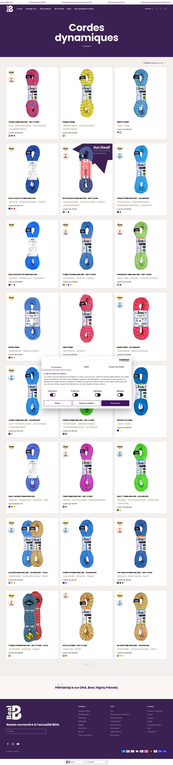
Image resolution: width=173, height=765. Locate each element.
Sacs (149, 728)
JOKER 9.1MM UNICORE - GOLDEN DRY (24, 420)
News (69, 9)
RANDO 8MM (13, 347)
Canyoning (82, 718)
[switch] (75, 395)
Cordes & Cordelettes (155, 711)
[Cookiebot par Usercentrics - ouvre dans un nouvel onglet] (120, 360)
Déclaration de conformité (119, 714)
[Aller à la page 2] (91, 664)
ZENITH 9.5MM (123, 122)
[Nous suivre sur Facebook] (7, 744)
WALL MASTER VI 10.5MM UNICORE (22, 274)
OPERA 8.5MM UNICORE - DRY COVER (78, 420)
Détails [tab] (86, 367)
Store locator (114, 728)
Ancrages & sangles (154, 725)
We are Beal (59, 9)
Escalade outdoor (84, 711)
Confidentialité (115, 721)
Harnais (149, 714)
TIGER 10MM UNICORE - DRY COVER (77, 496)
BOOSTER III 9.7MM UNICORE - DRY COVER (80, 198)
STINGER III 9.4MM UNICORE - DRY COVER (134, 274)
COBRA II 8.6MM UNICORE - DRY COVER (79, 274)
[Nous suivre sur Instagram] (13, 744)
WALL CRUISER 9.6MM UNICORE (21, 496)
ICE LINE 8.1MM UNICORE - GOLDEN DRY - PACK (28, 572)
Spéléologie (82, 721)
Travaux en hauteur (85, 735)
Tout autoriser (115, 403)
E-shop (19, 9)
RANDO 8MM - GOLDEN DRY (128, 347)
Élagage (81, 725)
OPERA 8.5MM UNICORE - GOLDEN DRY (133, 198)
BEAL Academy (45, 9)
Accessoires (151, 732)
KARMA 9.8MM (69, 122)
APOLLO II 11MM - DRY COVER (75, 645)
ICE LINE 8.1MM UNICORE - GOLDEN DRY (133, 645)
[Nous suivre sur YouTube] (18, 744)
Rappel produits (115, 732)
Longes (149, 721)
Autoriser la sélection (86, 403)
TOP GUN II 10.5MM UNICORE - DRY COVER (134, 572)
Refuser (57, 403)
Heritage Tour (31, 9)
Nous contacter (115, 725)
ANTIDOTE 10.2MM (124, 420)
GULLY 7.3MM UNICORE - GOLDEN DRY (133, 496)
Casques (150, 718)
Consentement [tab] (56, 367)
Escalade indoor (83, 714)
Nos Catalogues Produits (84, 9)
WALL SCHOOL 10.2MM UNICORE (21, 198)
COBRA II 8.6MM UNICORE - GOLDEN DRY (80, 572)
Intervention (82, 728)
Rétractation (114, 735)
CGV (111, 711)
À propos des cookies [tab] (116, 367)
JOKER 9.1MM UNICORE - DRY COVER (23, 122)
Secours (81, 732)
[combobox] (75, 762)
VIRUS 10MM (68, 347)
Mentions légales (116, 718)
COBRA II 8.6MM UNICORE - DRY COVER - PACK (28, 645)
